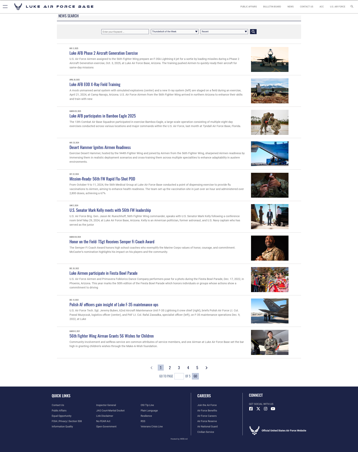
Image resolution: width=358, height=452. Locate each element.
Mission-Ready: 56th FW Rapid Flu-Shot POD (102, 179)
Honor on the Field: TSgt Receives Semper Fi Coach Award (112, 241)
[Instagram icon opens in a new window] (266, 409)
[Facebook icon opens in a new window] (251, 409)
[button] (4, 6)
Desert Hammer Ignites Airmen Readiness (100, 147)
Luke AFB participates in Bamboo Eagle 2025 (103, 116)
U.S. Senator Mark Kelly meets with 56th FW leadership (110, 210)
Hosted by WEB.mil (179, 439)
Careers (204, 395)
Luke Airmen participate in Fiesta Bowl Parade (103, 273)
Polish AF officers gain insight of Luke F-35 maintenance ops (114, 304)
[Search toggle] (352, 6)
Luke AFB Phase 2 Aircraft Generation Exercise (104, 53)
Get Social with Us (261, 403)
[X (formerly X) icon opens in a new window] (258, 409)
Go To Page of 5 (174, 376)
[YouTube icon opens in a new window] (273, 409)
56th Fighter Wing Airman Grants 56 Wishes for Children (112, 336)
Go (195, 376)
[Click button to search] (253, 31)
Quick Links (61, 395)
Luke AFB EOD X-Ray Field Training (95, 84)
